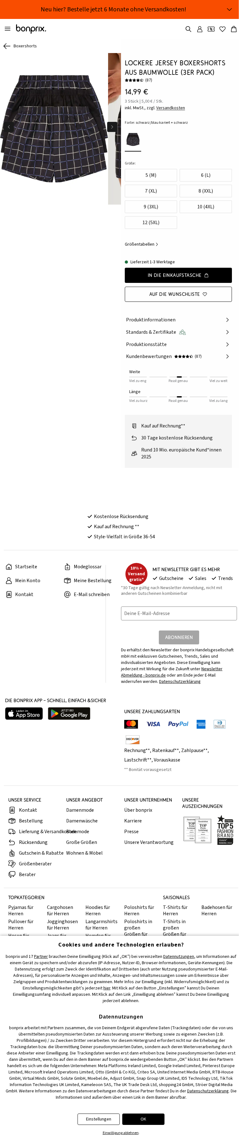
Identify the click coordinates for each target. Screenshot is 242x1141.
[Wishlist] (222, 29)
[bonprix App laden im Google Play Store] (69, 713)
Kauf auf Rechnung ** (116, 526)
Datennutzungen (178, 956)
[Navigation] (8, 29)
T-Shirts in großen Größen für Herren (174, 931)
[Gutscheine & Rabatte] (211, 29)
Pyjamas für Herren (20, 910)
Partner (41, 956)
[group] (54, 129)
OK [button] (143, 1119)
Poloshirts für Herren (139, 910)
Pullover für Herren (20, 924)
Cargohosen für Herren (60, 910)
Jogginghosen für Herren (62, 924)
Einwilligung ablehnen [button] (121, 1133)
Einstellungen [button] (98, 1119)
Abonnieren (179, 637)
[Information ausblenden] (229, 9)
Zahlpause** (194, 750)
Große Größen (81, 842)
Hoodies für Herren (97, 910)
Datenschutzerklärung (180, 681)
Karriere (133, 820)
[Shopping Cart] (233, 29)
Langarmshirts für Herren (101, 924)
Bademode (77, 831)
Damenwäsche (82, 821)
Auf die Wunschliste (174, 294)
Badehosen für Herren (216, 910)
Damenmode (80, 810)
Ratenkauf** (165, 750)
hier (106, 988)
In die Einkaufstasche (175, 275)
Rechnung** (137, 750)
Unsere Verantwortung (149, 842)
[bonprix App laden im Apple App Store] (24, 713)
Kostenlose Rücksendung (121, 516)
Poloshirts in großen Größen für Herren (138, 931)
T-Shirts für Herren (175, 910)
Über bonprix (138, 810)
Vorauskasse (167, 760)
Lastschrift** (138, 760)
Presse (131, 831)
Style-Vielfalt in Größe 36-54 (124, 537)
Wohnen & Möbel (84, 853)
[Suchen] (188, 29)
